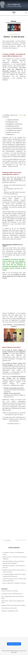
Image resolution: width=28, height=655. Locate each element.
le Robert (20, 115)
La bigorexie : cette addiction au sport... (10, 610)
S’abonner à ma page (15, 643)
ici (8, 419)
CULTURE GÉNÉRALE (14, 34)
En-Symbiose (8, 540)
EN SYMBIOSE (14, 4)
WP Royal (15, 652)
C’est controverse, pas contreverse (9, 608)
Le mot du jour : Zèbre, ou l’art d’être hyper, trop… (12, 593)
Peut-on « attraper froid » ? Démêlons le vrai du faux (14, 583)
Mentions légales (10, 650)
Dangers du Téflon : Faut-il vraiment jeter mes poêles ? (13, 605)
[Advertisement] (14, 97)
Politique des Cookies (18, 650)
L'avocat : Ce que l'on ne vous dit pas (9, 590)
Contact (24, 650)
